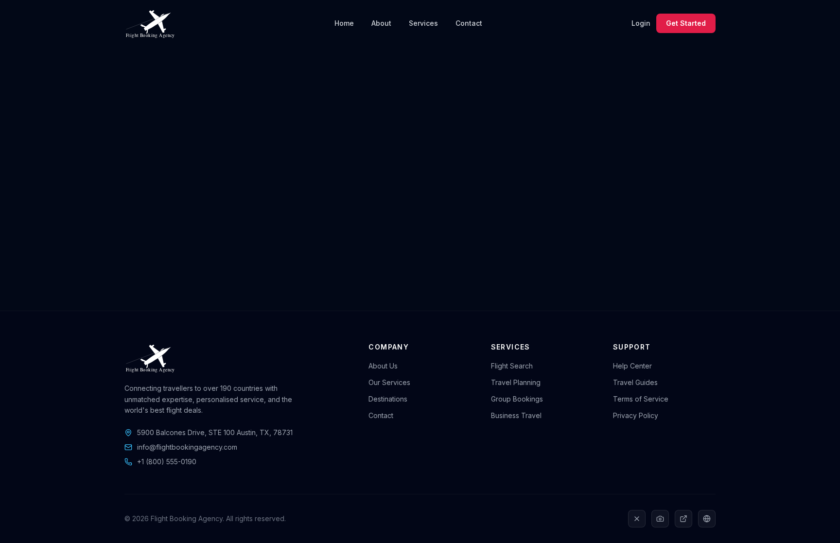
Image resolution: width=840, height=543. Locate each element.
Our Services (389, 382)
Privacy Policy (635, 415)
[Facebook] (707, 518)
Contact (468, 23)
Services (423, 23)
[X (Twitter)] (637, 518)
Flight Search (512, 366)
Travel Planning (516, 382)
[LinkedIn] (683, 518)
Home (344, 23)
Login (640, 23)
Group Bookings (517, 399)
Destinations (387, 399)
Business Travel (516, 415)
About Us (383, 366)
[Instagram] (660, 518)
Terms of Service (640, 399)
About (381, 23)
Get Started (686, 23)
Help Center (632, 366)
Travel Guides (635, 382)
